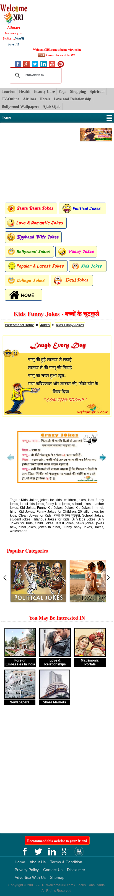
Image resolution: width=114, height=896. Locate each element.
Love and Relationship (72, 99)
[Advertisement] (57, 24)
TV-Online (10, 99)
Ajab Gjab (52, 106)
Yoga (62, 92)
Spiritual (97, 92)
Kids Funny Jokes (70, 325)
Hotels (45, 99)
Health (24, 92)
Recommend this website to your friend (57, 840)
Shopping (78, 92)
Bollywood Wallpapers (20, 106)
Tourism (8, 92)
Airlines (29, 99)
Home (6, 117)
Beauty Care (44, 92)
